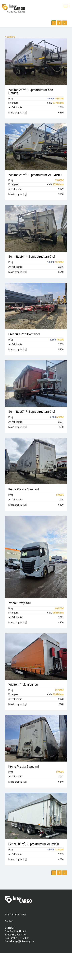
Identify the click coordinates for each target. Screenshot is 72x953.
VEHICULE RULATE (16, 12)
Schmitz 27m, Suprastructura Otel (31, 411)
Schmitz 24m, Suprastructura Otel (31, 256)
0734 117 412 (21, 938)
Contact (9, 921)
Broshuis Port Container (24, 334)
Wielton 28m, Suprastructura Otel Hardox (31, 91)
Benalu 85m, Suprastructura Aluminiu (33, 844)
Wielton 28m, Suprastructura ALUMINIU (35, 175)
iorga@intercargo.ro (23, 941)
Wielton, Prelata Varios (23, 684)
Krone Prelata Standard (23, 489)
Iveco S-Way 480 (19, 603)
